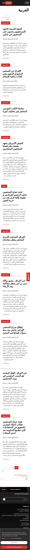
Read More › (6, 58)
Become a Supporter (15, 489)
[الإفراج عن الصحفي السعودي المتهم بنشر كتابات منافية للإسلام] (15, 83)
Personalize (14, 542)
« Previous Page (24, 475)
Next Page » (17, 475)
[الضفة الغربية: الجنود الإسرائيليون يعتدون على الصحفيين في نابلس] (15, 43)
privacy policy (9, 538)
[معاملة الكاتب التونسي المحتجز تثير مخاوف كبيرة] (15, 119)
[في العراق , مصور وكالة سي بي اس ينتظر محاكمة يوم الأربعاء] (15, 296)
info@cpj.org (26, 527)
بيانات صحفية (6, 23)
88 (3, 471)
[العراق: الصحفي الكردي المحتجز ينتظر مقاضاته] (15, 252)
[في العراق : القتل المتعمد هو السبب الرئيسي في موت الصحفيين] (15, 390)
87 (20, 468)
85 (12, 468)
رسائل (4, 186)
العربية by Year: (6, 17)
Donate (4, 489)
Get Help (8, 3)
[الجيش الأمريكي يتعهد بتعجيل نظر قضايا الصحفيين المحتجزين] (15, 160)
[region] (15, 539)
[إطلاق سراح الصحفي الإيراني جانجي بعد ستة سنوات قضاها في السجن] (15, 344)
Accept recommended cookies (13, 547)
